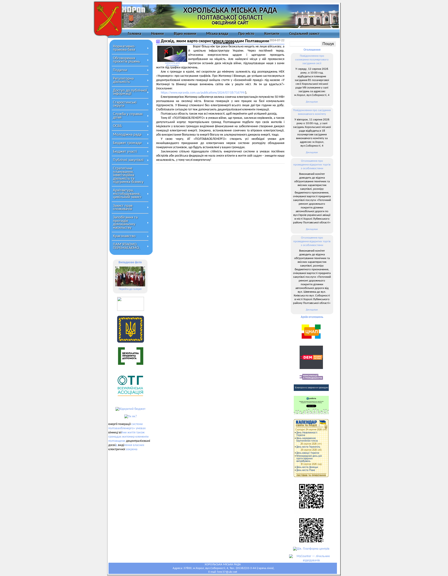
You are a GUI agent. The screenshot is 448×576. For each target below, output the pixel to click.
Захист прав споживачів (123, 207)
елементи (142, 437)
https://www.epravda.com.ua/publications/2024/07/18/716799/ (203, 93)
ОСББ (117, 126)
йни (124, 432)
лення (128, 445)
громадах (114, 437)
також (140, 432)
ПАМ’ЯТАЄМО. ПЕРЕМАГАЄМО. (126, 246)
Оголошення (312, 49)
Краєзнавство (124, 236)
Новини (157, 34)
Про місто (246, 34)
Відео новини (185, 34)
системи (137, 424)
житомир (128, 437)
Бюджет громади (127, 143)
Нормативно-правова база (124, 48)
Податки (120, 70)
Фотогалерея (223, 43)
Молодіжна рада (127, 135)
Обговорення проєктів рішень (126, 59)
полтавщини (116, 441)
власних (138, 445)
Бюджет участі (125, 152)
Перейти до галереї (130, 289)
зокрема (131, 449)
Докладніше (312, 102)
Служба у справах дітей (128, 115)
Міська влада (217, 34)
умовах (141, 428)
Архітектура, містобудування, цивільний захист (127, 193)
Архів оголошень (312, 317)
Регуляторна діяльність (123, 80)
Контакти (271, 34)
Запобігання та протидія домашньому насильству (125, 222)
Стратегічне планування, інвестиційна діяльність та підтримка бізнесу (128, 175)
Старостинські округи (124, 104)
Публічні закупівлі (128, 160)
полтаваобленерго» (121, 428)
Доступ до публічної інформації (130, 92)
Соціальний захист (304, 34)
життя (131, 432)
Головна (134, 34)
